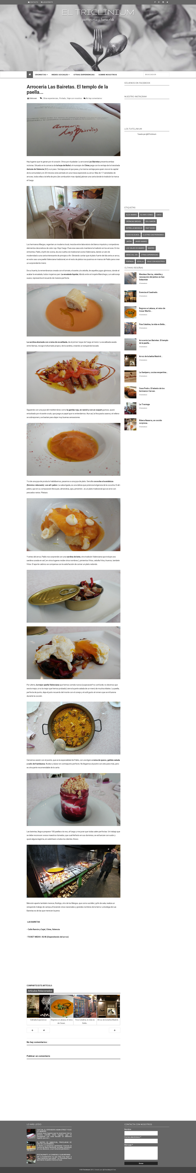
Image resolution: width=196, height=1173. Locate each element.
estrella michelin (134, 228)
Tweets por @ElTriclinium (146, 134)
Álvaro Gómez (146, 215)
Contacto (33, 2)
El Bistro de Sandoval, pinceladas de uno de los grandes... (54, 1143)
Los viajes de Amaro (135, 248)
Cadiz (159, 215)
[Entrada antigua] (114, 1030)
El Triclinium (98, 11)
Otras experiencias (84, 75)
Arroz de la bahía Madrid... (151, 356)
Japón (129, 241)
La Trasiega (144, 404)
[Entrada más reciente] (32, 1030)
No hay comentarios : (94, 98)
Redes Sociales (60, 75)
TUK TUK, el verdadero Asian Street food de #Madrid (54, 1130)
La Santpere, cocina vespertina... (153, 372)
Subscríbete (47, 2)
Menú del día (132, 255)
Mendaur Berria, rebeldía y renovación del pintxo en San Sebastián (151, 277)
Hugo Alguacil (132, 235)
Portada (62, 98)
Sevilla (140, 261)
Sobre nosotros (108, 75)
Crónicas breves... (134, 221)
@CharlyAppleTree (109, 1170)
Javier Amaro (141, 241)
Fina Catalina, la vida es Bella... (152, 324)
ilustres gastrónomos (153, 235)
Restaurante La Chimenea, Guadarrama (53, 1155)
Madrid (151, 248)
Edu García (150, 221)
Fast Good (150, 228)
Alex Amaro (131, 215)
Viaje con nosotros (74, 98)
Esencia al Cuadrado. (148, 292)
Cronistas (41, 75)
